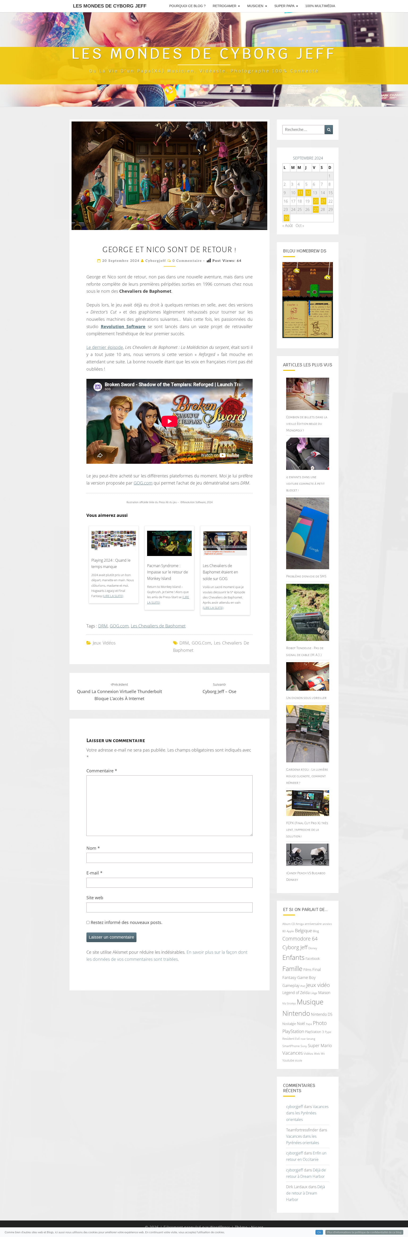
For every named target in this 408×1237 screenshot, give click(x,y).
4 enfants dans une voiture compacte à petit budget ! (305, 483)
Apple (290, 931)
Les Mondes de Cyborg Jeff (109, 5)
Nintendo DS (321, 1014)
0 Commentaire (187, 261)
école (298, 1060)
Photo (320, 1023)
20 (316, 201)
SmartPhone (291, 1046)
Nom (93, 848)
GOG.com (143, 483)
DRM (103, 626)
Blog (316, 931)
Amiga (300, 924)
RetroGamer (224, 6)
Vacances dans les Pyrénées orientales (307, 1113)
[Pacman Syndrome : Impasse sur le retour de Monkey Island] (169, 545)
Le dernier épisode (104, 347)
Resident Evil (291, 1038)
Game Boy (306, 977)
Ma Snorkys (289, 1003)
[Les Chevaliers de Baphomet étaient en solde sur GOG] (225, 545)
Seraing (310, 1039)
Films (307, 969)
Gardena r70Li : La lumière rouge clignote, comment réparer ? (307, 776)
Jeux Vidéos (104, 643)
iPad (302, 986)
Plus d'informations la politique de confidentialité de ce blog (364, 1232)
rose (303, 1039)
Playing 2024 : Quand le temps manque (111, 563)
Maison (324, 992)
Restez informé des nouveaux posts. (125, 922)
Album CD (288, 924)
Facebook (313, 958)
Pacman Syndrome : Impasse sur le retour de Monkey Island (167, 572)
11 (300, 192)
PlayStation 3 (314, 1031)
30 (286, 218)
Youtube (288, 1060)
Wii (323, 1054)
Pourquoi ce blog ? (187, 6)
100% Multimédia (320, 6)
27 (316, 209)
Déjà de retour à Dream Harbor (305, 1193)
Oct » (300, 225)
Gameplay (290, 985)
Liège (313, 993)
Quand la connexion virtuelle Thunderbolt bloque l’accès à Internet (119, 691)
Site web (94, 897)
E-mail (94, 873)
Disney (312, 948)
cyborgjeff (155, 261)
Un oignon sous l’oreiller (306, 698)
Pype (328, 1032)
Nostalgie (289, 1023)
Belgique (303, 931)
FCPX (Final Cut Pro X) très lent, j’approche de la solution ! (307, 829)
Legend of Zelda (296, 992)
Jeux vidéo (318, 985)
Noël (301, 1023)
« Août (287, 225)
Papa (309, 1024)
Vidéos (308, 1053)
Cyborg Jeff (294, 947)
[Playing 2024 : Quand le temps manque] (113, 542)
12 (308, 192)
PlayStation (293, 1031)
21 (323, 201)
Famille (292, 968)
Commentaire (101, 770)
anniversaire (313, 924)
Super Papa (284, 6)
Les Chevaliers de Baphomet (158, 626)
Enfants (293, 957)
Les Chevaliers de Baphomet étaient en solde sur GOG (220, 572)
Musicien (255, 6)
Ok (319, 1232)
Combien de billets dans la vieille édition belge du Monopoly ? (306, 423)
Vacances (292, 1053)
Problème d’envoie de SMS (306, 576)
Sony (304, 1046)
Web (317, 1054)
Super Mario (320, 1045)
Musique (310, 1002)
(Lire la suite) (113, 596)
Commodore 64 (300, 938)
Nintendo (296, 1013)
